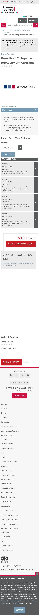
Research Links (6, 471)
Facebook (16, 375)
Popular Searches (7, 550)
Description (7, 110)
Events (3, 413)
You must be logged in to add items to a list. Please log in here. (18, 264)
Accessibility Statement (9, 426)
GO (35, 25)
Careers (3, 417)
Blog (2, 453)
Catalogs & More (7, 444)
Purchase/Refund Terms (9, 520)
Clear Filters (8, 154)
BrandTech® (7, 54)
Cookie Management (8, 510)
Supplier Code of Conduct (10, 431)
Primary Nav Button (3, 25)
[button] (36, 169)
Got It (19, 610)
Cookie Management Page (10, 601)
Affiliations (5, 466)
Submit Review (11, 362)
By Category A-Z (6, 546)
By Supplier (5, 541)
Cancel (25, 362)
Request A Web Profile (9, 107)
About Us (4, 408)
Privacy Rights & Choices (9, 515)
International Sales (7, 488)
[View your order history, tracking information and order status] (20, 20)
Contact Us (29, 16)
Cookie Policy (5, 506)
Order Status (5, 532)
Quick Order (5, 537)
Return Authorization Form (10, 524)
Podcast (4, 457)
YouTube (27, 375)
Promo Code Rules (7, 448)
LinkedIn (11, 375)
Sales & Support (6, 483)
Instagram (22, 375)
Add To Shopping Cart (20, 243)
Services (4, 439)
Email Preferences (7, 492)
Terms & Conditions (8, 497)
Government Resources (9, 475)
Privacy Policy (6, 501)
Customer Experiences (9, 462)
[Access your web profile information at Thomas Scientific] (25, 20)
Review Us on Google (19, 383)
